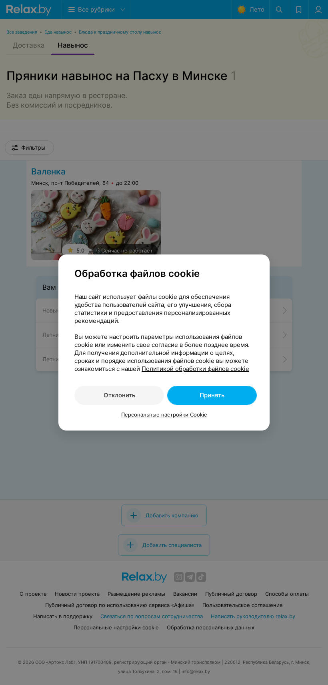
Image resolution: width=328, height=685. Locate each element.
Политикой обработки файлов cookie (195, 369)
